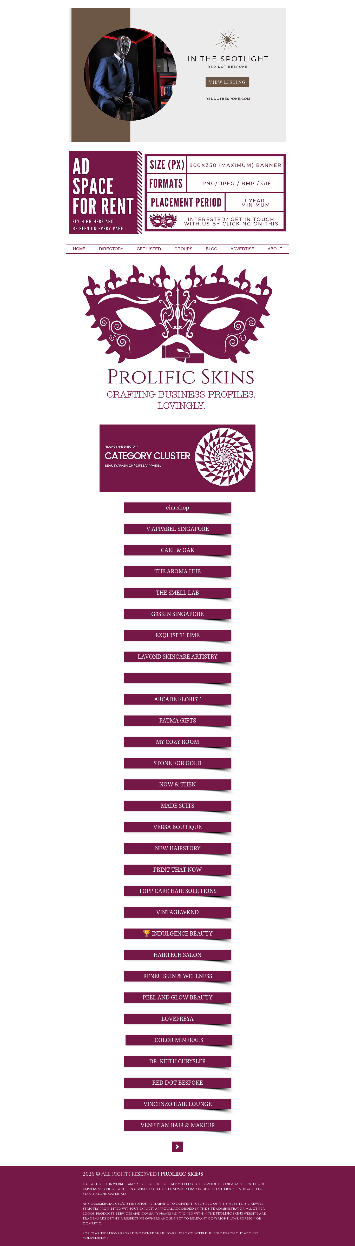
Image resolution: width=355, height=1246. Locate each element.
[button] (177, 678)
